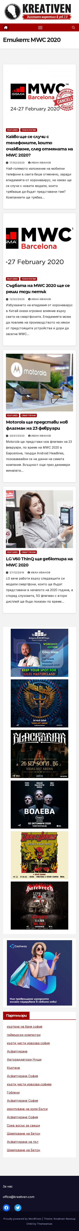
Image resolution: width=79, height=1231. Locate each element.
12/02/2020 (18, 299)
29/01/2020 (18, 435)
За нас (8, 1186)
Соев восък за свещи (23, 1125)
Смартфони (28, 415)
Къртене (13, 1068)
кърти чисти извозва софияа (29, 1084)
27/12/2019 (17, 572)
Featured (12, 130)
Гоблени (13, 1092)
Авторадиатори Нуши (24, 1059)
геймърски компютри (23, 1035)
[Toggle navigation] (40, 27)
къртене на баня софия (24, 1026)
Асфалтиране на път (23, 1142)
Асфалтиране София (22, 1076)
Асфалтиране (17, 1051)
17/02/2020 (18, 162)
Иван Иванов (41, 162)
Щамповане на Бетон (23, 1133)
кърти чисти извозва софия (28, 1043)
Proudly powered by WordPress (22, 1218)
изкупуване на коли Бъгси (27, 1109)
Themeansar (44, 1223)
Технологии (28, 130)
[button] (73, 27)
